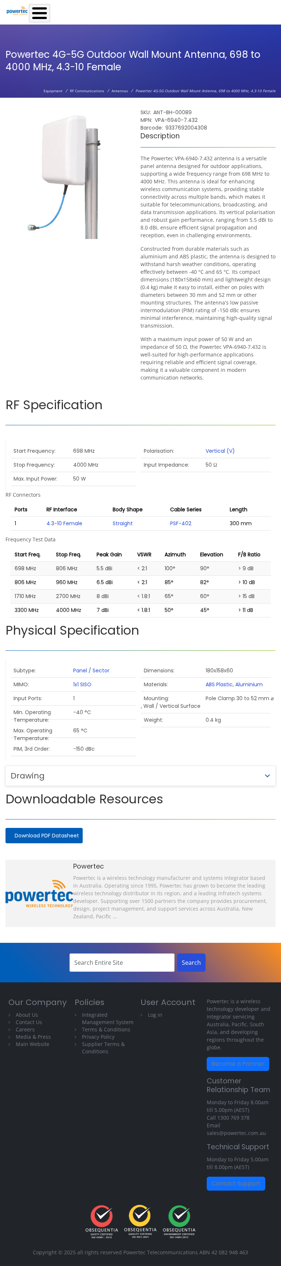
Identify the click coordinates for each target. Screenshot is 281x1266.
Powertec (88, 866)
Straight (123, 523)
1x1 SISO (82, 684)
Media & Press (33, 1036)
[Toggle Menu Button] (39, 13)
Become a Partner (238, 1064)
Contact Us (29, 1022)
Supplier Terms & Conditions (103, 1048)
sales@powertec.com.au (236, 1132)
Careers (25, 1029)
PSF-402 (180, 523)
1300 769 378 (233, 1117)
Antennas (120, 90)
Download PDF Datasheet (47, 835)
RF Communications (87, 90)
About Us (27, 1014)
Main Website (32, 1044)
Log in (155, 1014)
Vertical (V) (220, 451)
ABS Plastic (219, 684)
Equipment (53, 90)
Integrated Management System (108, 1018)
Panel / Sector (91, 670)
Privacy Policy (98, 1036)
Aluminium (249, 684)
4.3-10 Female (64, 523)
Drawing (28, 775)
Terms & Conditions (106, 1029)
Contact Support (236, 1183)
